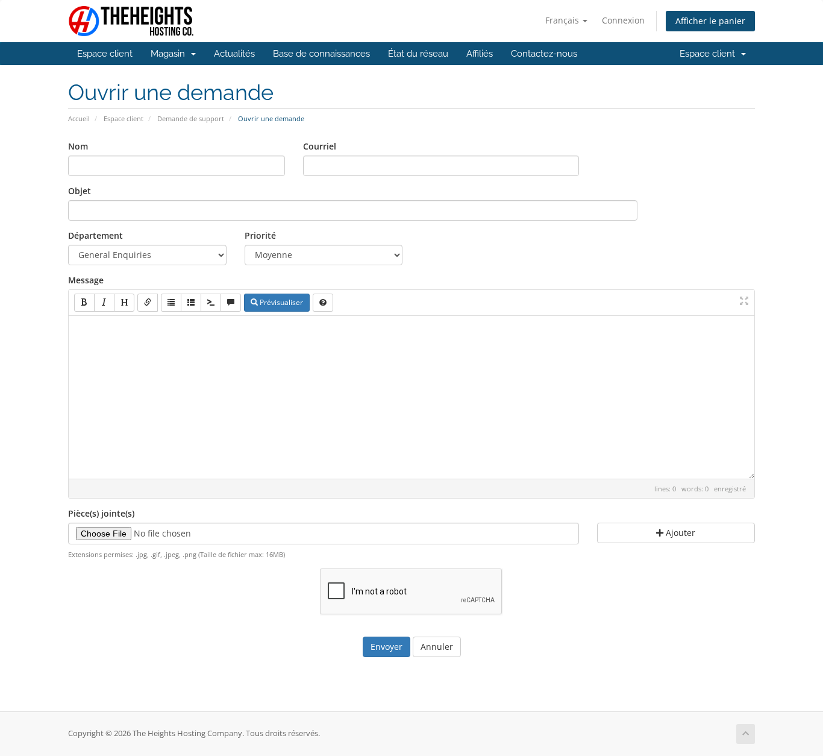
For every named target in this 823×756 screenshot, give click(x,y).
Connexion (623, 20)
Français (563, 20)
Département (95, 235)
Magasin (170, 53)
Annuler (437, 646)
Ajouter (679, 532)
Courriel (319, 146)
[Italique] (104, 303)
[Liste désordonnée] (171, 303)
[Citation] (231, 303)
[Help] (323, 303)
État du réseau (418, 53)
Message (86, 280)
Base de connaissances (321, 53)
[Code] (211, 303)
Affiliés (479, 53)
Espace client (105, 53)
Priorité (260, 235)
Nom (78, 146)
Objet (79, 191)
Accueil (79, 118)
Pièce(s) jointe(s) (101, 513)
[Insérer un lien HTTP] (147, 303)
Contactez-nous (544, 53)
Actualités (234, 53)
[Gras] (84, 303)
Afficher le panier (710, 21)
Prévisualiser (280, 302)
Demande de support (190, 118)
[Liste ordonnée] (191, 303)
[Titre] (124, 303)
